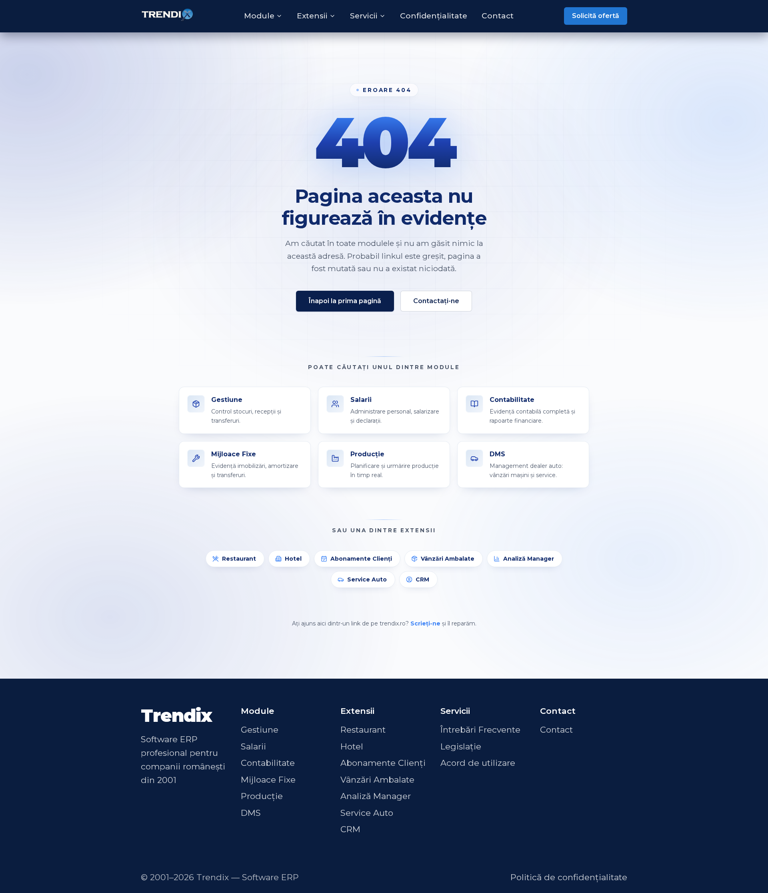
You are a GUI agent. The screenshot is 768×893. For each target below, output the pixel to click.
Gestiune (259, 730)
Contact (498, 15)
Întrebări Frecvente (480, 730)
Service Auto (367, 579)
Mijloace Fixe (268, 780)
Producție (262, 796)
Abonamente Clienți (361, 558)
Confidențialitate (433, 15)
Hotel (293, 558)
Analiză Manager (528, 558)
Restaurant (239, 558)
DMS (251, 813)
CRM (422, 579)
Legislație (460, 746)
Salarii (253, 746)
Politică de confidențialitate (568, 877)
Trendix (176, 715)
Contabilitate (268, 763)
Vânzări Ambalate (447, 558)
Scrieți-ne (425, 623)
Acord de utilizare (477, 763)
